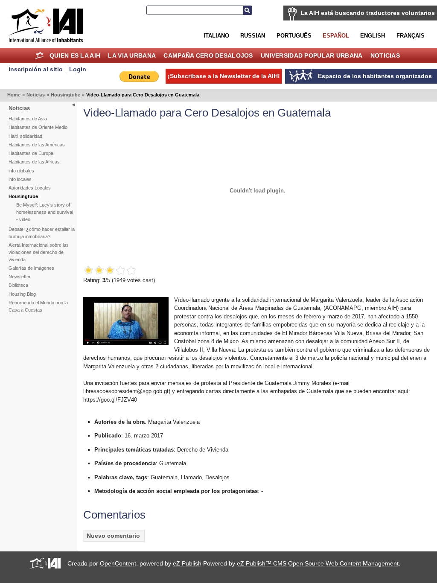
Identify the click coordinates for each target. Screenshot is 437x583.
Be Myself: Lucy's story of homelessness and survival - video (44, 212)
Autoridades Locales (30, 187)
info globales (21, 170)
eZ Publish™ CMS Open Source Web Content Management (318, 563)
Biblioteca (18, 285)
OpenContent (118, 563)
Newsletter (20, 276)
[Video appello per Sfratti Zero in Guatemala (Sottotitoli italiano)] (126, 343)
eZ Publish (187, 563)
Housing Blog (22, 294)
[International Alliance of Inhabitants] (46, 25)
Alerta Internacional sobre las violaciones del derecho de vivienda (39, 252)
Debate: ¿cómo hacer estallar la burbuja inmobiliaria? (42, 233)
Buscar (247, 10)
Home (39, 55)
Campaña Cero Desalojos (208, 55)
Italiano (216, 35)
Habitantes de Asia (28, 118)
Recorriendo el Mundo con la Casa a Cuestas (38, 306)
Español (336, 35)
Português (294, 35)
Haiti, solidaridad (25, 136)
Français (410, 35)
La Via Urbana (132, 55)
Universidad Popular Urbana (311, 55)
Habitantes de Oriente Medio (38, 127)
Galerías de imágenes (31, 268)
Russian (252, 35)
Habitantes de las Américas (37, 144)
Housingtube (65, 94)
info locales (20, 179)
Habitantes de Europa (31, 153)
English (372, 35)
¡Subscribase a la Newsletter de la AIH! (224, 76)
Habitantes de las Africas (34, 161)
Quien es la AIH (75, 55)
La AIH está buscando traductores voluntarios (367, 12)
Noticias (385, 55)
